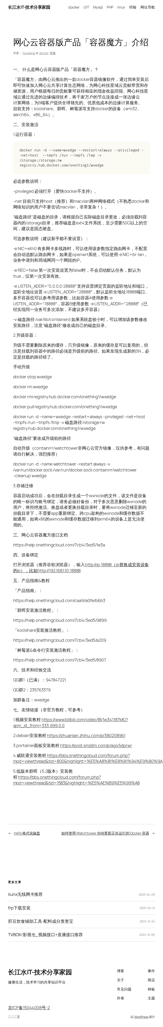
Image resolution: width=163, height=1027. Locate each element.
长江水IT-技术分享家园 (29, 7)
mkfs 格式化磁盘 (27, 833)
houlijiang (28, 53)
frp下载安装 (19, 908)
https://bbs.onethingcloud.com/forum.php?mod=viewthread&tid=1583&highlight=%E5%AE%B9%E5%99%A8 (76, 780)
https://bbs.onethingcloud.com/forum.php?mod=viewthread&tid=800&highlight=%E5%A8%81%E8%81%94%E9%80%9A (88, 758)
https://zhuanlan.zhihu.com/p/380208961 (86, 735)
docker (43, 53)
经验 (53, 53)
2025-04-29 (147, 894)
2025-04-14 (147, 908)
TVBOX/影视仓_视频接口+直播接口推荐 (45, 934)
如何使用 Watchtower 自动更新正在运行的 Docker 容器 (105, 833)
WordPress (141, 1017)
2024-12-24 (147, 921)
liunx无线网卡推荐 (25, 894)
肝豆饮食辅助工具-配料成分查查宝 (40, 921)
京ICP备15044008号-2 (29, 1007)
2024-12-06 (147, 935)
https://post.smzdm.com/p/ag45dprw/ (96, 745)
